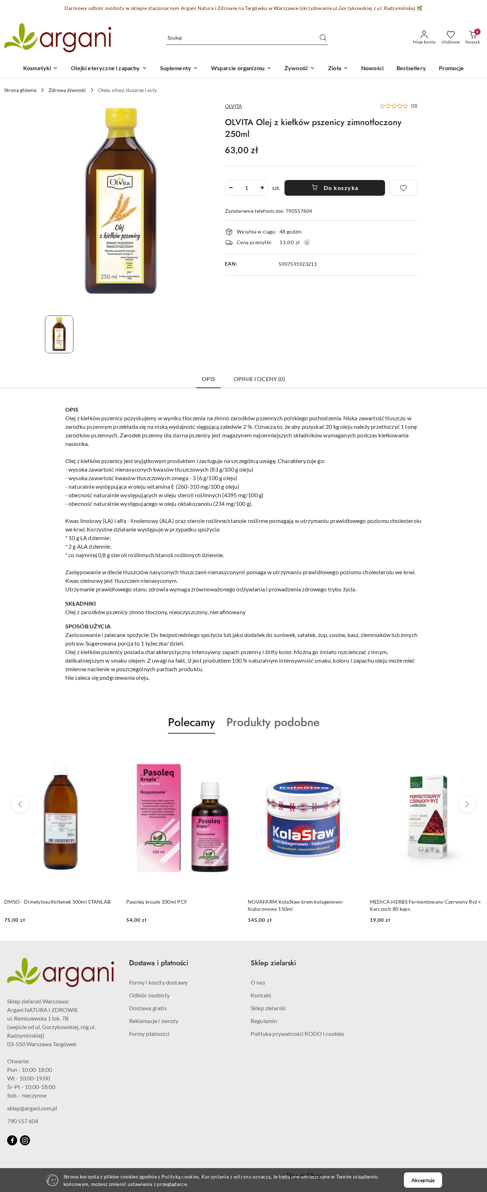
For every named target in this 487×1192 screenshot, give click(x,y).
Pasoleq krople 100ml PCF (157, 902)
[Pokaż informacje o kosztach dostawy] (307, 242)
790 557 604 (22, 1121)
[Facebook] (12, 1140)
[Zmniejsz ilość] (230, 187)
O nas (258, 982)
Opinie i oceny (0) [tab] (259, 378)
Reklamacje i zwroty (154, 1020)
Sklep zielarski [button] (273, 963)
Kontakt (261, 995)
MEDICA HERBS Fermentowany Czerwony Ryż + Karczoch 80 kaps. (425, 905)
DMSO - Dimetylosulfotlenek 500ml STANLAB (57, 902)
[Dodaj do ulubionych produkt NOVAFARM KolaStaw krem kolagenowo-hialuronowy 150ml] (353, 750)
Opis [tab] (208, 378)
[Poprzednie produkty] (20, 804)
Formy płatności (149, 1033)
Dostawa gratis (148, 1008)
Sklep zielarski (268, 1008)
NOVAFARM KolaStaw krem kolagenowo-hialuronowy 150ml (296, 905)
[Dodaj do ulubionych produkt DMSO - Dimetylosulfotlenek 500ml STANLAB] (109, 750)
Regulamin (264, 1020)
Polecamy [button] (191, 722)
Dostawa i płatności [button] (158, 963)
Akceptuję (423, 1180)
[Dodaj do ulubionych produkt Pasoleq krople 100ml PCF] (231, 750)
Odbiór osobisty (149, 995)
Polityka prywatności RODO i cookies (298, 1033)
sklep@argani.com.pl (32, 1108)
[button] (398, 106)
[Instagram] (25, 1140)
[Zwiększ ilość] (262, 187)
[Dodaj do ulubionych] (403, 188)
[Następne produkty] (467, 804)
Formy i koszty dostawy (158, 982)
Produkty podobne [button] (272, 722)
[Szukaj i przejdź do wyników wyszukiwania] (323, 37)
